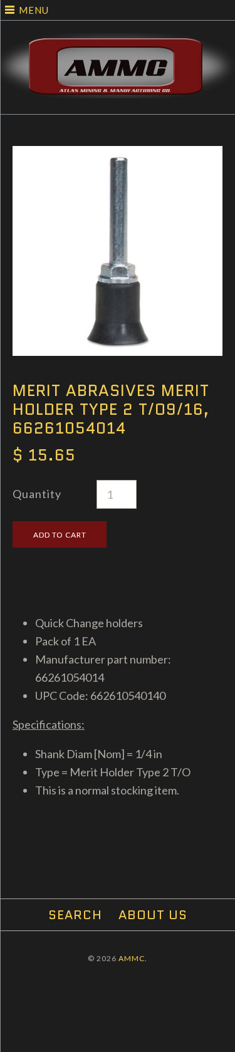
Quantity (37, 494)
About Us (152, 915)
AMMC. (132, 958)
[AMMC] (117, 42)
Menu (34, 10)
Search (75, 915)
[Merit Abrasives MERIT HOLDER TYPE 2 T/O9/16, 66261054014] (117, 155)
